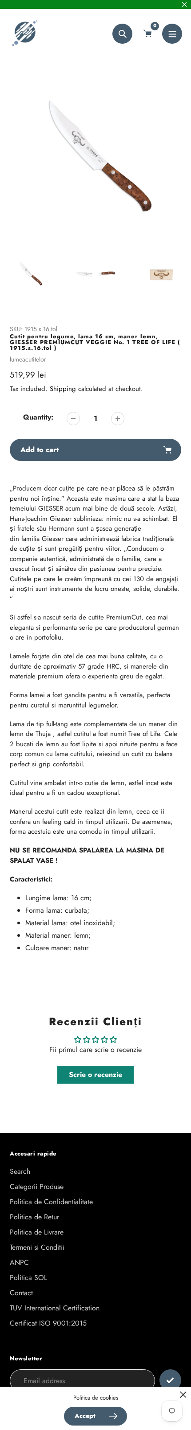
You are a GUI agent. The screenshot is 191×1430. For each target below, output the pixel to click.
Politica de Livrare (37, 1232)
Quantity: (38, 417)
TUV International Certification (54, 1308)
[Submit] (170, 1380)
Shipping (63, 389)
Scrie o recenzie (95, 1074)
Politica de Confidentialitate (51, 1202)
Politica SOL (28, 1277)
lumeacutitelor (28, 359)
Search (20, 1171)
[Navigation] (172, 34)
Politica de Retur (34, 1217)
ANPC (19, 1262)
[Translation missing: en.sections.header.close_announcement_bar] (184, 4)
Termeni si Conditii (37, 1247)
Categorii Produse (37, 1186)
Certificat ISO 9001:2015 (48, 1323)
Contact (21, 1293)
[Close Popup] (183, 1394)
